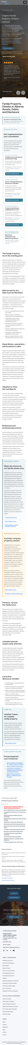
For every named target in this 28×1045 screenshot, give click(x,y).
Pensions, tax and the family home (13, 831)
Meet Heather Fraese (10, 521)
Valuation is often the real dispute (13, 822)
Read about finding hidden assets (14, 593)
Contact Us (14, 893)
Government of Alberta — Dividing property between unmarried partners (15, 770)
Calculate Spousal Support (8, 880)
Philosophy (5, 1027)
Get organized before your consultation (15, 810)
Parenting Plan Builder (8, 1011)
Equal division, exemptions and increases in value (15, 819)
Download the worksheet (14, 173)
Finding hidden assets (11, 517)
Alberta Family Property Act (15, 766)
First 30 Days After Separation (10, 1009)
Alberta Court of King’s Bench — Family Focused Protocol (14, 775)
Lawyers (5, 1024)
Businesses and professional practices (14, 824)
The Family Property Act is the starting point (15, 812)
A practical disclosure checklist (12, 836)
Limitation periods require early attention (13, 834)
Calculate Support (14, 897)
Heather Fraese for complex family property (13, 839)
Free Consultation (8, 48)
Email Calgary (7, 944)
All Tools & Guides (7, 998)
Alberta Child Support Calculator (10, 1006)
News (4, 1029)
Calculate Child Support (7, 878)
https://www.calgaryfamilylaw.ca (11, 947)
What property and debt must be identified (13, 816)
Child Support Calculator (8, 1001)
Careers (4, 1034)
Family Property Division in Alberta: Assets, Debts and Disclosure (13, 807)
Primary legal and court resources (13, 842)
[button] (25, 2)
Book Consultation (14, 916)
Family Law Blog (6, 1014)
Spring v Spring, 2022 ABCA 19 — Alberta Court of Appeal (15, 763)
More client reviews (7, 91)
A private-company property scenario (14, 829)
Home (4, 1022)
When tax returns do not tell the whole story (14, 826)
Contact (4, 1032)
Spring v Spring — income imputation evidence (11, 525)
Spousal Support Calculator (9, 1004)
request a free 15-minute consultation (11, 43)
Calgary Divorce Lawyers (9, 930)
